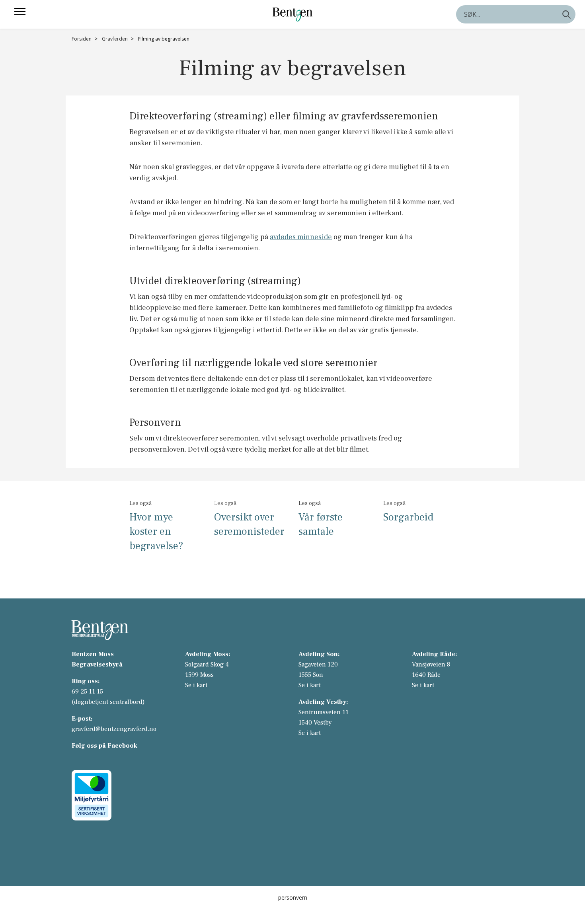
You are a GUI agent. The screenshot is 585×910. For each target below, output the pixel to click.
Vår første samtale (320, 524)
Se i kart (196, 685)
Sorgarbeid (408, 517)
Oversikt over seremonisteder (249, 524)
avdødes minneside (301, 237)
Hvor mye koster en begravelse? (156, 532)
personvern (292, 897)
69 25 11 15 (87, 692)
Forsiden (82, 38)
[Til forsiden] (292, 14)
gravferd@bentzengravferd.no (114, 729)
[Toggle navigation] (20, 11)
